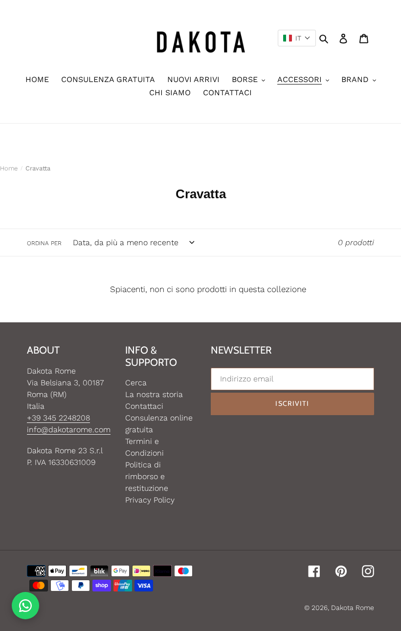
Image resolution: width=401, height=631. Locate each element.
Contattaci (144, 406)
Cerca (136, 382)
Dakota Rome (352, 607)
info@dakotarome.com (69, 429)
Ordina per (44, 243)
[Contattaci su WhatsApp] (25, 605)
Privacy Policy (150, 500)
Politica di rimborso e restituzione (146, 476)
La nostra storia (154, 394)
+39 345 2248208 (58, 417)
